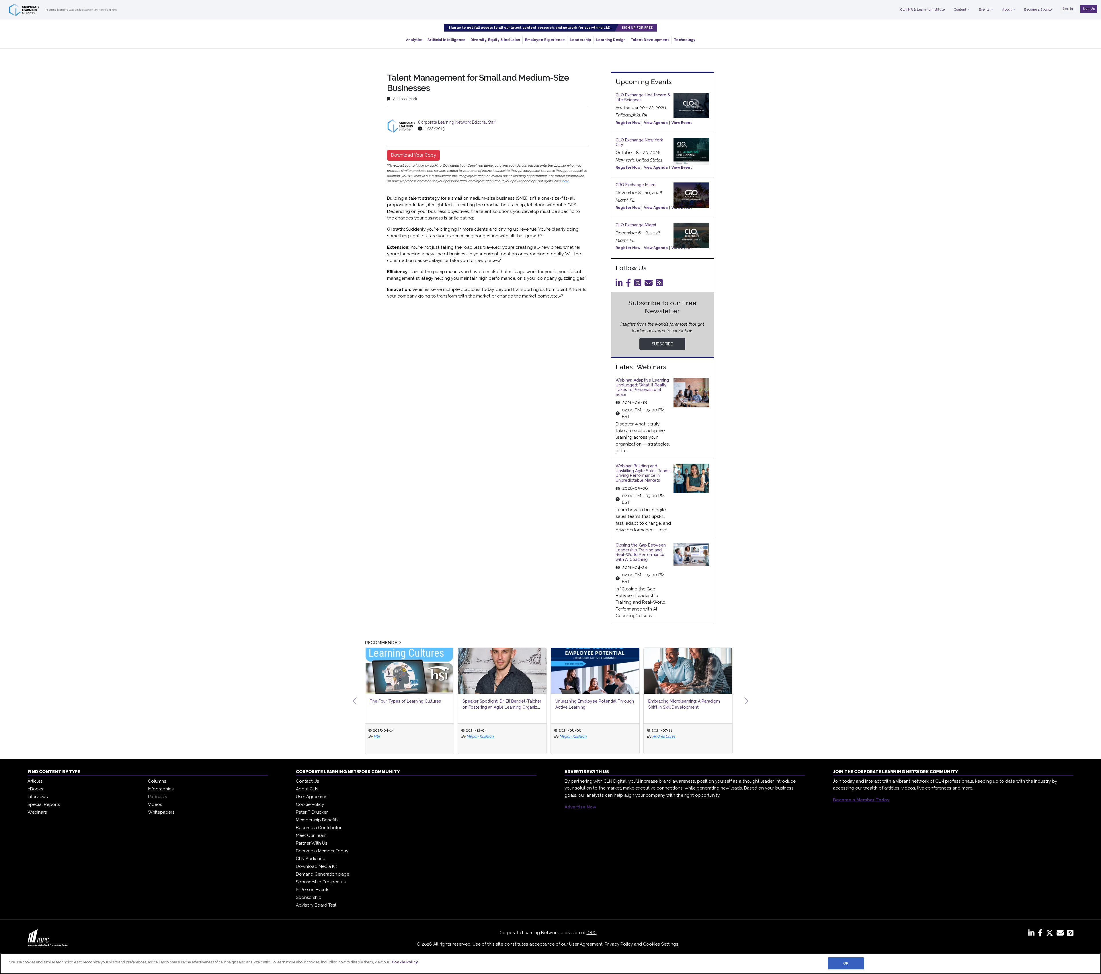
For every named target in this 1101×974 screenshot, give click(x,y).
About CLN (307, 789)
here (565, 181)
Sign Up (1089, 9)
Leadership (580, 40)
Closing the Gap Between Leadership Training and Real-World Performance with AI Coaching (641, 552)
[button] (354, 701)
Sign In (1067, 9)
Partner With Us (311, 843)
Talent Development (649, 40)
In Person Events (312, 889)
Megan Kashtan (480, 736)
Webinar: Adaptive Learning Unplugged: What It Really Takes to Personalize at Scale (642, 387)
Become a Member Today (322, 851)
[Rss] (660, 284)
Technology (684, 40)
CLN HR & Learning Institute (922, 9)
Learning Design (611, 40)
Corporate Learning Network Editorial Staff (457, 122)
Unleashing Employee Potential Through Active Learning (594, 704)
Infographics (160, 789)
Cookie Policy (310, 804)
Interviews (38, 796)
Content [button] (960, 9)
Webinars (37, 812)
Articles (35, 781)
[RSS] (1070, 934)
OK (845, 963)
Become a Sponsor (1038, 9)
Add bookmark (404, 99)
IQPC (592, 932)
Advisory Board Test (316, 905)
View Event (681, 123)
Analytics (414, 40)
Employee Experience (545, 40)
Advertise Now (580, 807)
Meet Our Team (311, 835)
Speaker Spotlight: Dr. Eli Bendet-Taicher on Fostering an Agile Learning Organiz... (501, 704)
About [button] (1007, 9)
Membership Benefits (317, 820)
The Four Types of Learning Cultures (405, 701)
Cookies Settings (660, 944)
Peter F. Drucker (312, 812)
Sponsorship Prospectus (320, 881)
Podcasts (157, 796)
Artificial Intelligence (446, 40)
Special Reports (44, 804)
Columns (157, 781)
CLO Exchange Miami (636, 225)
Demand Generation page (322, 874)
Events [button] (984, 9)
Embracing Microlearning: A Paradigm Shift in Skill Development (684, 704)
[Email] (650, 284)
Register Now (628, 123)
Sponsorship (308, 897)
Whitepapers (161, 812)
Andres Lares (664, 736)
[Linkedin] (620, 284)
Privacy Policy (619, 944)
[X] (1050, 934)
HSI (377, 736)
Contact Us (307, 781)
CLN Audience (310, 858)
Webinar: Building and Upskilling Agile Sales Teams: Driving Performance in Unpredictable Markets (643, 473)
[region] (550, 964)
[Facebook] (629, 284)
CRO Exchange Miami (636, 184)
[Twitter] (638, 284)
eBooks (35, 789)
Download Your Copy (413, 155)
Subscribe (662, 344)
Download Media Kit (316, 866)
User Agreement (312, 796)
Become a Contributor (318, 827)
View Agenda (656, 123)
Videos (155, 804)
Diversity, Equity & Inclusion (495, 40)
